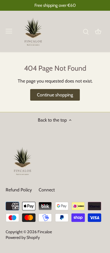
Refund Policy (19, 190)
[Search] (86, 31)
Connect (47, 190)
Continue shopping (55, 95)
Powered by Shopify (23, 237)
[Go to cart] (98, 31)
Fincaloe (45, 231)
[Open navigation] (9, 31)
